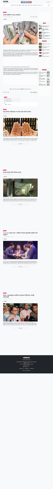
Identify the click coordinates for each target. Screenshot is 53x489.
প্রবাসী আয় (9, 104)
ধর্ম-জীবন (26, 5)
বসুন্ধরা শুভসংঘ (35, 5)
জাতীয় (17, 5)
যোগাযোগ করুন (32, 368)
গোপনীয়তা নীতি (27, 368)
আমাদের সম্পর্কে (21, 368)
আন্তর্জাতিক (20, 5)
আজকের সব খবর (13, 5)
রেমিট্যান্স (6, 104)
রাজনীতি (29, 5)
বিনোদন (39, 5)
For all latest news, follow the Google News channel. (21, 89)
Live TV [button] (48, 2)
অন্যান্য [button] (41, 5)
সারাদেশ (32, 5)
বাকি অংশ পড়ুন (20, 143)
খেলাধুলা (23, 5)
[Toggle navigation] (4, 5)
